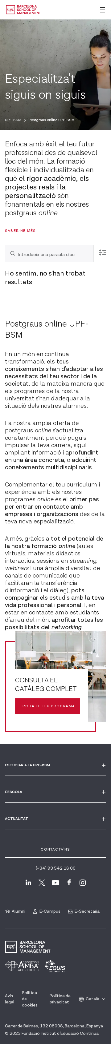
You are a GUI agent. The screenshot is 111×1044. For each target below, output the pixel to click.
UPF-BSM (13, 120)
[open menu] (102, 10)
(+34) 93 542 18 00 (56, 868)
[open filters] (102, 252)
